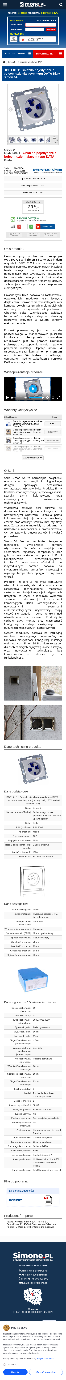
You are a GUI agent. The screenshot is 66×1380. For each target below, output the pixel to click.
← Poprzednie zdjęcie (10, 109)
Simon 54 (12, 62)
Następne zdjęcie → (55, 109)
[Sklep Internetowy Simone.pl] (33, 4)
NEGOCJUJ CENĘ (52, 235)
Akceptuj (15, 1372)
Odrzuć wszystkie (46, 1372)
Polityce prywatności (45, 1358)
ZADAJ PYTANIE (33, 235)
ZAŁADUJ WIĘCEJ (31, 458)
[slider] (13, 397)
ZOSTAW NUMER (16, 235)
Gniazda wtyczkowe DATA (31, 62)
